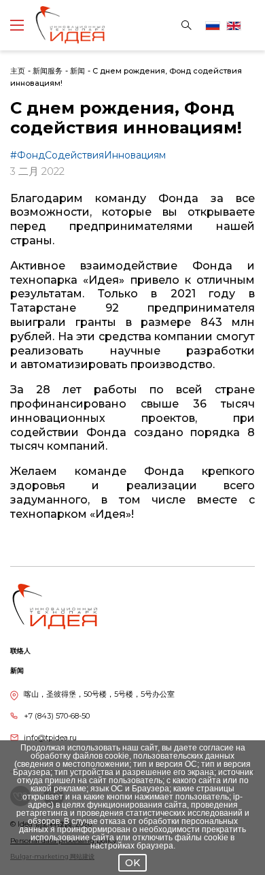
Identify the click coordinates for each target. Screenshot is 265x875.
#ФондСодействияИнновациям (88, 155)
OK (132, 863)
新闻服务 (48, 71)
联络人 (20, 650)
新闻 (77, 71)
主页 (17, 71)
